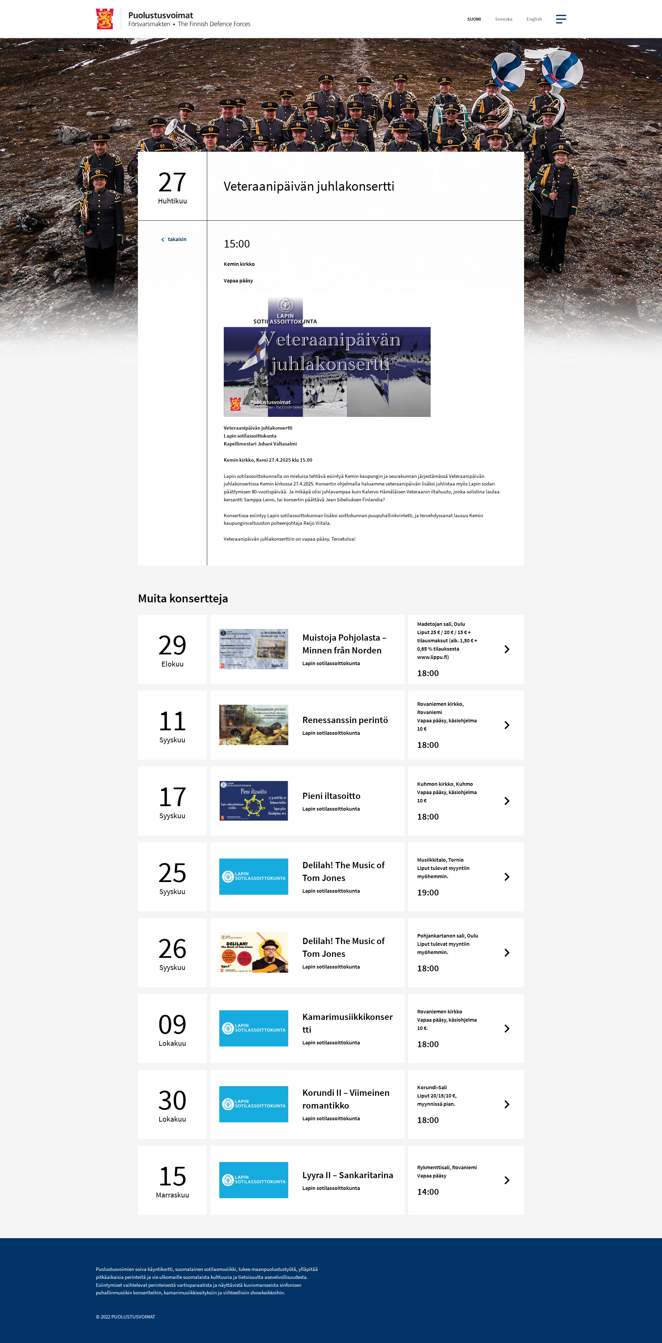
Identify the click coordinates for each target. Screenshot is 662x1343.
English (534, 19)
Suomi (474, 19)
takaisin (177, 238)
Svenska (503, 19)
